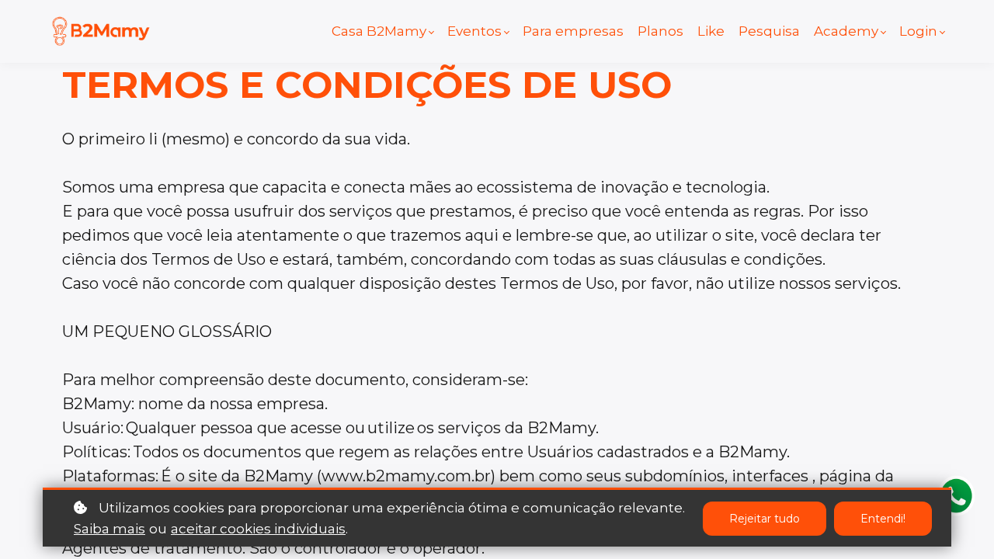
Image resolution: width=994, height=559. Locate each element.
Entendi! (882, 519)
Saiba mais (109, 528)
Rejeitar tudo (764, 519)
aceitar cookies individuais (258, 528)
